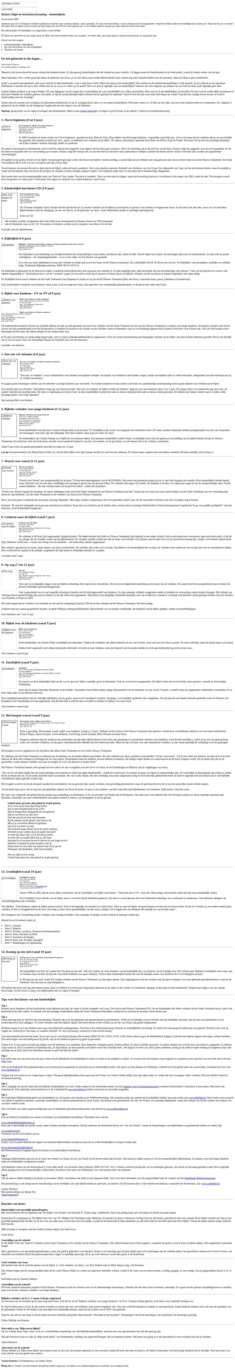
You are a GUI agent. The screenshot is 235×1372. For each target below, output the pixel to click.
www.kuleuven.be (10, 1131)
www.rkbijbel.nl (197, 1097)
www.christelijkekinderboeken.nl (18, 1122)
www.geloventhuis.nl (117, 1108)
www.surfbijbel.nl (211, 1183)
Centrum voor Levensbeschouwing (140, 1086)
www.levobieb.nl (77, 1089)
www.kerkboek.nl (10, 1069)
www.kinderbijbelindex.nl (14, 1139)
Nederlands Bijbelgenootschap (199, 1178)
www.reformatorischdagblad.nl (17, 1147)
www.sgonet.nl (41, 886)
